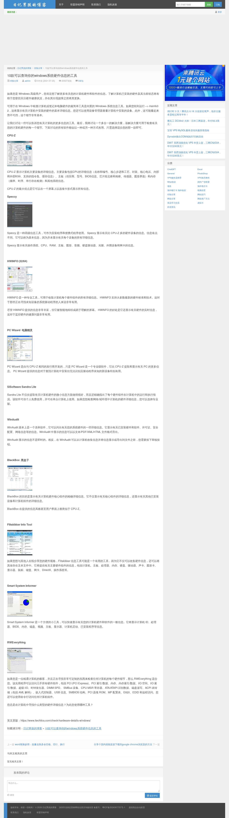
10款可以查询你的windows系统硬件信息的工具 (42, 75)
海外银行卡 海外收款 (176, 190)
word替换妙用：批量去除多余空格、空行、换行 (40, 744)
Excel (200, 169)
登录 (220, 11)
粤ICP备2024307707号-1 (113, 807)
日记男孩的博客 (29, 4)
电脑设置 (201, 190)
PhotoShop (202, 173)
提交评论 (153, 795)
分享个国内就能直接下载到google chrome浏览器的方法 (123, 744)
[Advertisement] (114, 39)
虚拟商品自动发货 (137, 807)
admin (28, 80)
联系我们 (96, 4)
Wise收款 (171, 181)
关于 (61, 4)
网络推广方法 (203, 198)
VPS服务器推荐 (174, 177)
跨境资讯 (171, 206)
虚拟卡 (200, 202)
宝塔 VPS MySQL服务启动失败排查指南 (188, 130)
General (171, 173)
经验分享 (38, 68)
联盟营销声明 (77, 4)
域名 (169, 186)
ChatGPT (171, 169)
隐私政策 (112, 4)
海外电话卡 (202, 186)
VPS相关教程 (203, 177)
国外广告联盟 (203, 181)
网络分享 (171, 198)
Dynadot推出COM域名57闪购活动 (185, 136)
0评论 (80, 80)
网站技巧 (201, 194)
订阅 (218, 4)
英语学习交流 (173, 202)
